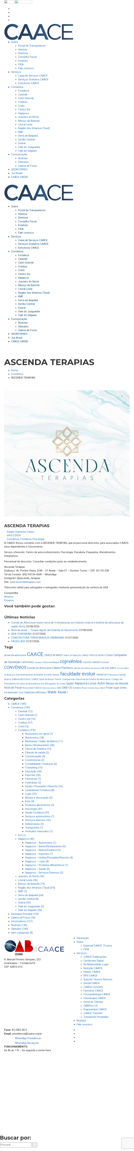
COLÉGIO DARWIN (91, 662)
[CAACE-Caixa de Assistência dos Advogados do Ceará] (39, 31)
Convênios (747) (20, 707)
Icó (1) (22, 835)
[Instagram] (12, 12)
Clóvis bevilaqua (50, 662)
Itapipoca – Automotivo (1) (40, 842)
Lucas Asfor (96, 683)
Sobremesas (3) (34, 824)
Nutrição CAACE (93, 968)
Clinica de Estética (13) (38, 748)
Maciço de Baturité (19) (31, 883)
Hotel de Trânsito (93, 1001)
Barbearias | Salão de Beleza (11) (44, 741)
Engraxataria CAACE (95, 1009)
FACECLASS (18, 641)
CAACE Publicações (95, 956)
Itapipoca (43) (26, 838)
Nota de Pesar (13, 687)
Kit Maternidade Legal (96, 964)
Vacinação (83, 938)
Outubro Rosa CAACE (96, 688)
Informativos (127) (22, 921)
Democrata (95, 668)
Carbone (38, 662)
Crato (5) (23, 726)
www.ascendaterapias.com (25, 582)
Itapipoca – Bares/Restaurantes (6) (45, 846)
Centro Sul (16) (26, 718)
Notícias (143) (19, 925)
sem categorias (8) (22, 932)
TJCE (21, 692)
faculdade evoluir (78, 674)
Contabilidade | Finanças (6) (41, 763)
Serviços (82, 953)
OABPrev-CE (91, 1005)
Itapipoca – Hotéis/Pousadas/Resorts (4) (49, 857)
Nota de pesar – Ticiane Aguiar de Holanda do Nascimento (45, 630)
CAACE (35, 654)
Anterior (8, 596)
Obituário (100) (19, 928)
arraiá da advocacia (15, 655)
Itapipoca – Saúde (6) (37, 869)
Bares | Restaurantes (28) (39, 745)
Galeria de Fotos (21, 679)
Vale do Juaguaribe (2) (31, 906)
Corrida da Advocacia (39, 668)
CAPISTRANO (27, 662)
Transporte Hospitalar (96, 1016)
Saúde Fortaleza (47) (37, 812)
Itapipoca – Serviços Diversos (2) (44, 872)
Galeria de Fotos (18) (23, 917)
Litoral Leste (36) (28, 880)
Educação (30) (33, 771)
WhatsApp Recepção (26, 1043)
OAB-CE (67, 687)
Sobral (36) (24, 902)
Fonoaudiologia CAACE (97, 994)
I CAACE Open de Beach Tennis (46, 679)
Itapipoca (81, 683)
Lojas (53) (31, 793)
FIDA (86, 949)
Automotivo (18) (34, 737)
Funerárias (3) (33, 782)
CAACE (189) (18, 703)
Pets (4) (29, 801)
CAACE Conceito (93, 987)
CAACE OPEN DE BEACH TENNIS (97, 655)
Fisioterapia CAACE (95, 998)
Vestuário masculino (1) (39, 831)
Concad (105, 662)
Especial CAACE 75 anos (98, 945)
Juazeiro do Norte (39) (31, 876)
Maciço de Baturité (117, 683)
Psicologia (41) (33, 808)
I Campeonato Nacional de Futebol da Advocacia (86, 679)
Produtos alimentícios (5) (39, 805)
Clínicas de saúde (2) (37, 752)
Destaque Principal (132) (25, 914)
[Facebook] (12, 8)
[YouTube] (12, 20)
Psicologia (38, 539)
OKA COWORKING (21, 633)
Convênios (17, 374)
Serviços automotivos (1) (39, 816)
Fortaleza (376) (27, 730)
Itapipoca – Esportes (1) (39, 853)
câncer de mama (82, 668)
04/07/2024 (13, 535)
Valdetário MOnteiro (35, 692)
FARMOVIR (101, 674)
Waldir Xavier (57, 692)
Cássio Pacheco (62, 668)
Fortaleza (25, 539)
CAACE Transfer (93, 1013)
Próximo (9, 600)
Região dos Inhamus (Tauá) (34, 887)
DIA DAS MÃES (108, 668)
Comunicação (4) (35, 756)
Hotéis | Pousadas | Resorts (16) (44, 786)
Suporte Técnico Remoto (98, 979)
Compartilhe (11, 593)
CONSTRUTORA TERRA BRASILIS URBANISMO (37, 637)
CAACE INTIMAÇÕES (72, 655)
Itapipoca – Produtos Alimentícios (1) (46, 865)
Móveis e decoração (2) (38, 797)
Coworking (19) (34, 767)
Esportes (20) (33, 775)
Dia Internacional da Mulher (29, 674)
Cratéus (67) (25, 722)
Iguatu (70, 683)
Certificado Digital (94, 960)
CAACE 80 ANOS (53, 655)
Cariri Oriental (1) (27, 715)
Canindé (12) (25, 711)
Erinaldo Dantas (51, 675)
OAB (59, 688)
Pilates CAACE (92, 971)
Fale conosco (84, 1024)
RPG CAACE (91, 975)
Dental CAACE (92, 983)
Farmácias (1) (33, 778)
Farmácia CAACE (93, 990)
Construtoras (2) (34, 760)
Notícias (81, 1020)
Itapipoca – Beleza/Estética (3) (43, 850)
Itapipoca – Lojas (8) (37, 861)
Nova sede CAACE (32, 688)
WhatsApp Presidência (27, 1038)
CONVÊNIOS (15, 667)
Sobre (80, 942)
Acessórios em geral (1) (39, 733)
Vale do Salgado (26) (30, 910)
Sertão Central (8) (28, 898)
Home (14, 370)
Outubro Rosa (80, 688)
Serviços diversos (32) (38, 820)
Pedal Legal (112, 687)
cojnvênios (71, 661)
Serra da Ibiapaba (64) (30, 895)
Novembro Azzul (49, 688)
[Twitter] (12, 16)
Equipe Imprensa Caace (20, 531)
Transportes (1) (34, 827)
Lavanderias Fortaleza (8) (39, 790)
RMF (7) (22, 891)
